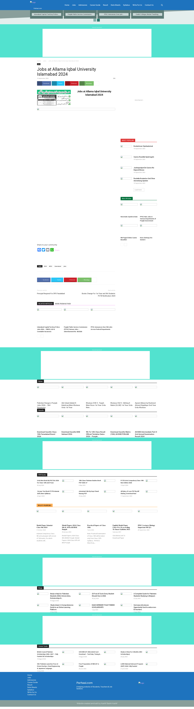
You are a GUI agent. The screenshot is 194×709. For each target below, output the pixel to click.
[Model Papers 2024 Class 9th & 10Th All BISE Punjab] (72, 516)
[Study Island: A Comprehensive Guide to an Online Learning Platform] (42, 608)
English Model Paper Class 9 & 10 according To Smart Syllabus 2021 (121, 527)
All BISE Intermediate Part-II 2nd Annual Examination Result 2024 (146, 434)
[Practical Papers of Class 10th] (97, 516)
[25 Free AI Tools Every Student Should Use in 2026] (84, 596)
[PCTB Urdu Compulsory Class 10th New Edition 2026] (151, 483)
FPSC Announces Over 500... (113, 14)
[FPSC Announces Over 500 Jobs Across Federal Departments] (103, 316)
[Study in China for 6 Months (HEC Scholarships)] (151, 655)
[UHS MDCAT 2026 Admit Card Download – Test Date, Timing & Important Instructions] (109, 655)
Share (57, 250)
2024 (45, 266)
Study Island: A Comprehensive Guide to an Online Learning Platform (61, 607)
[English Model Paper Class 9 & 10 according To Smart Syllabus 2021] (122, 516)
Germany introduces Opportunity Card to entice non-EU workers (145, 607)
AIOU (50, 266)
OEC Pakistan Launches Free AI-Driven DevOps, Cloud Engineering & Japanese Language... (48, 666)
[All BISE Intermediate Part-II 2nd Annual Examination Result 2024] (146, 422)
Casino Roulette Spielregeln (144, 157)
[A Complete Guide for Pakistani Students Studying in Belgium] (126, 596)
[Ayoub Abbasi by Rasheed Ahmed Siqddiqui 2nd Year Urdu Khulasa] (146, 393)
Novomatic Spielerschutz (129, 217)
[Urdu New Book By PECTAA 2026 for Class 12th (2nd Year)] (67, 483)
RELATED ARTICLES (45, 304)
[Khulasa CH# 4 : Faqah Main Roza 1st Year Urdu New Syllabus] (97, 393)
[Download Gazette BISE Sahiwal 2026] (73, 422)
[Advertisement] (97, 43)
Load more (138, 190)
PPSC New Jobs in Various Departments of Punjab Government (148, 219)
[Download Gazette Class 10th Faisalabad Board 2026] (48, 422)
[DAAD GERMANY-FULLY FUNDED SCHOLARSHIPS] (84, 608)
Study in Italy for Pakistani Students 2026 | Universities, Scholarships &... (60, 596)
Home (39, 61)
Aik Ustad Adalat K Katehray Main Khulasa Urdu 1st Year (71, 405)
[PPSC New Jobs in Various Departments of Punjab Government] (148, 209)
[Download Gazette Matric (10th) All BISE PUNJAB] (121, 422)
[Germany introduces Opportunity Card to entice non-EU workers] (126, 608)
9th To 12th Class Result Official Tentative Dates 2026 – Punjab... (95, 434)
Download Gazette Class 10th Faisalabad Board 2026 (46, 434)
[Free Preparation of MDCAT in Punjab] (109, 667)
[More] (96, 83)
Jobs (44, 61)
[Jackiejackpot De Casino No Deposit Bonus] (126, 170)
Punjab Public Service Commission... (80, 14)
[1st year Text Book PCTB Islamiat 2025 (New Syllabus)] (67, 494)
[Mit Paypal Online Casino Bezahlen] (129, 230)
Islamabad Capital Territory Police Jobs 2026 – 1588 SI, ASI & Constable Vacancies (48, 329)
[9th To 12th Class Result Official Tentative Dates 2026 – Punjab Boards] (97, 422)
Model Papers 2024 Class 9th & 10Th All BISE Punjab (71, 527)
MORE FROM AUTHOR (63, 304)
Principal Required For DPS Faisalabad (51, 294)
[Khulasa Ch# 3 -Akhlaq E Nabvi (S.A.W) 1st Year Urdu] (121, 393)
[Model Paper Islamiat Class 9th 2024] (46, 516)
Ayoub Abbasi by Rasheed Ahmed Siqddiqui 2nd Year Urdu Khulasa (145, 405)
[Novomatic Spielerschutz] (129, 209)
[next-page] (98, 20)
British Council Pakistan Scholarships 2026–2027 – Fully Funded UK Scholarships (47, 654)
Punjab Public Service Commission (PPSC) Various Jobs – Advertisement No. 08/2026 (75, 329)
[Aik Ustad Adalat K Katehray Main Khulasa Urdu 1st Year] (73, 393)
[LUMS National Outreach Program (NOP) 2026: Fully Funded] (151, 667)
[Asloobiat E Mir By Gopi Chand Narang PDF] (109, 494)
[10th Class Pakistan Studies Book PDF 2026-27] (109, 483)
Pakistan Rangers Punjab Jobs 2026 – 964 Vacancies (47, 405)
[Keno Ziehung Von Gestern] (148, 230)
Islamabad (58, 266)
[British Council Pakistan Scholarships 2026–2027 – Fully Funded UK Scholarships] (67, 655)
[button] (162, 5)
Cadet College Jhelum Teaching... (147, 14)
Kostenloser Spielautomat (143, 146)
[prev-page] (94, 20)
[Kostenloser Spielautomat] (126, 149)
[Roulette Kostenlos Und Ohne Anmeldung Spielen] (126, 181)
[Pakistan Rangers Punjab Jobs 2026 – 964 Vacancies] (48, 393)
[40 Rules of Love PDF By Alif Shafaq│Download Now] (151, 494)
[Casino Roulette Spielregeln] (126, 160)
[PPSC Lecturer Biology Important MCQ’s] (147, 516)
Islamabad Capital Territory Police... (46, 14)
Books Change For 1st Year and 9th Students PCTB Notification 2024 (98, 295)
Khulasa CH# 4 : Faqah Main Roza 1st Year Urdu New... (96, 405)
